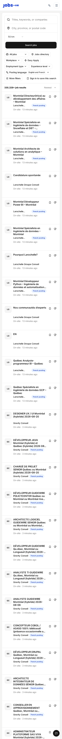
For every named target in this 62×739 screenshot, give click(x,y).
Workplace (11, 60)
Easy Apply (33, 60)
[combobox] (33, 19)
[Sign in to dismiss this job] (55, 96)
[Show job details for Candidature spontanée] (31, 184)
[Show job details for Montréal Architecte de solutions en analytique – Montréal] (31, 158)
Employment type (14, 66)
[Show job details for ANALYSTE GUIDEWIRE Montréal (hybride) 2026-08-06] (31, 608)
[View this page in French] (49, 5)
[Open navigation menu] (57, 5)
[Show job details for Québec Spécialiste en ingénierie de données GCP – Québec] (31, 396)
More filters (15, 78)
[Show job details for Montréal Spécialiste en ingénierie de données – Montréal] (31, 237)
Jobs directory (42, 54)
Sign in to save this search (43, 78)
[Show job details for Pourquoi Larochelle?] (31, 264)
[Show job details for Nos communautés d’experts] (31, 317)
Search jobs (31, 45)
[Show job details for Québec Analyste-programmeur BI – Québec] (31, 370)
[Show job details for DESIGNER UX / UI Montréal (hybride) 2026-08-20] (31, 423)
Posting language (27, 72)
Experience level (39, 66)
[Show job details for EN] (31, 343)
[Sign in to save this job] (50, 96)
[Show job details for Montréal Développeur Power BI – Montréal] (31, 211)
